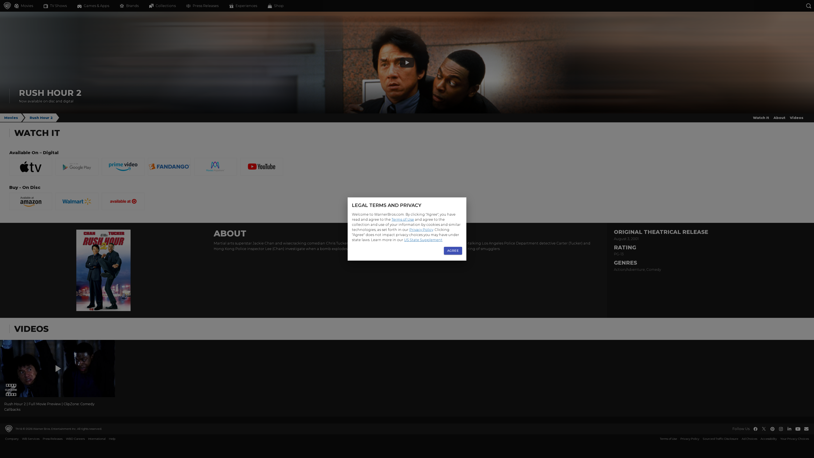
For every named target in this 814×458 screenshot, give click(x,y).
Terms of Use (403, 220)
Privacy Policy (421, 230)
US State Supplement (423, 240)
